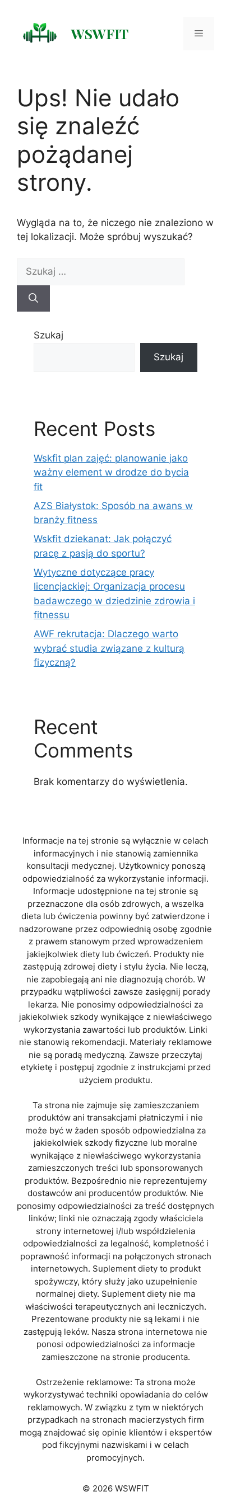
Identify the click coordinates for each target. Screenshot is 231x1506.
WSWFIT (99, 33)
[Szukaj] (33, 298)
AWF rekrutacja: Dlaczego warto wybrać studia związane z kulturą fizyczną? (109, 648)
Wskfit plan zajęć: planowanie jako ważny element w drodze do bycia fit (111, 472)
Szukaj (48, 335)
